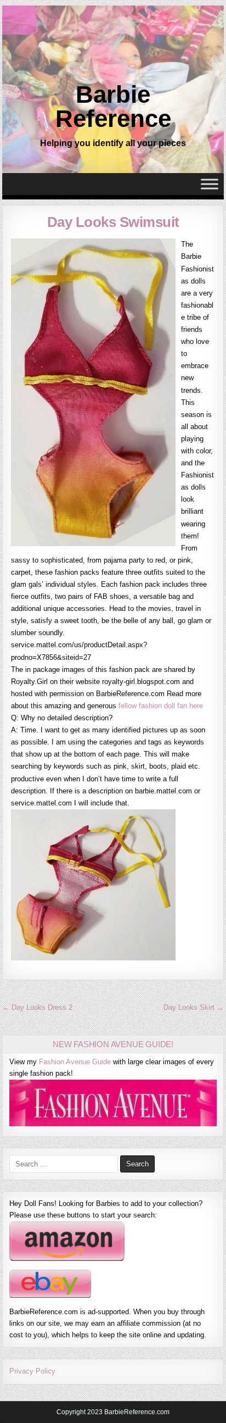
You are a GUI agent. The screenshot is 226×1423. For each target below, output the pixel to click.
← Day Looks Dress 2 (37, 1007)
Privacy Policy (32, 1371)
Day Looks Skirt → (193, 1007)
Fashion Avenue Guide (75, 1062)
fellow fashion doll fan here (160, 706)
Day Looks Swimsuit (113, 222)
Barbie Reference (113, 106)
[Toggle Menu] (209, 184)
